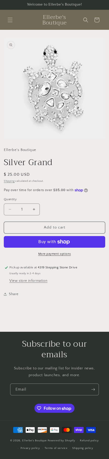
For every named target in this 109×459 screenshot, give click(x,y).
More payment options (54, 254)
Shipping (9, 181)
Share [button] (14, 294)
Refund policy (89, 440)
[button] (10, 20)
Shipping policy (82, 448)
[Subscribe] (93, 389)
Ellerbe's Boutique (34, 440)
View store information (28, 281)
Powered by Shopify (61, 440)
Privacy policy (30, 448)
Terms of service (56, 448)
